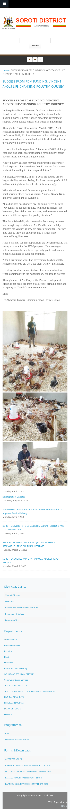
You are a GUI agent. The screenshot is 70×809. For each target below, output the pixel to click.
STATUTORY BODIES (13, 708)
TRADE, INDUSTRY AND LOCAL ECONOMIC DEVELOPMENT (29, 691)
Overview (9, 601)
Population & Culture (14, 614)
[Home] (34, 22)
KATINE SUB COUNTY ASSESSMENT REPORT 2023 (26, 784)
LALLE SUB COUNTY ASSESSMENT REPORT (23, 777)
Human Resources (12, 645)
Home (6, 70)
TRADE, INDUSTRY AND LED (16, 685)
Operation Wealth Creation (17, 739)
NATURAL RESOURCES (14, 697)
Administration (10, 639)
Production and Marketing (15, 668)
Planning (8, 651)
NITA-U (64, 806)
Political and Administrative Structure (21, 607)
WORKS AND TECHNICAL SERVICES (19, 674)
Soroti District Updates (14, 496)
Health (7, 657)
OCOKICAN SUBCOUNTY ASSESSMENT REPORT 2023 (28, 771)
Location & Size (12, 620)
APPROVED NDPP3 (13, 759)
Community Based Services (16, 680)
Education (8, 662)
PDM (7, 733)
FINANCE (8, 714)
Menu (4, 4)
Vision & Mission (12, 595)
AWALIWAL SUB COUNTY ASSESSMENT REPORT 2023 (28, 765)
